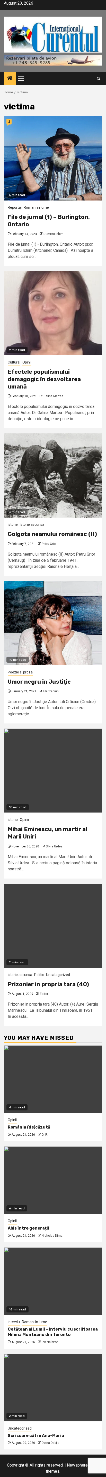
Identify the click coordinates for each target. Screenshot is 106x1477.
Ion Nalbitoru (50, 1342)
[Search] (98, 78)
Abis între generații (28, 1228)
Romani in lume (36, 207)
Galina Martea (53, 396)
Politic (39, 975)
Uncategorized (58, 975)
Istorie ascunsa (32, 524)
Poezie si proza (20, 672)
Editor (44, 994)
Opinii (26, 362)
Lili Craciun (51, 691)
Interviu (14, 1322)
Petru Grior (49, 544)
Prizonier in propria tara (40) (48, 984)
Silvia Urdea (54, 846)
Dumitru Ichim (53, 234)
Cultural (14, 362)
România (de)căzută (29, 1127)
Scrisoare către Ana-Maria (36, 1435)
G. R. (45, 1134)
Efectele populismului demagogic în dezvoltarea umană (44, 379)
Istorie (13, 524)
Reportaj (15, 207)
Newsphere (77, 1465)
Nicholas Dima (52, 1235)
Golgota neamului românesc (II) (52, 534)
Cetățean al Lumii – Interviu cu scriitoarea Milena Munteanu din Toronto (53, 1332)
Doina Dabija (50, 1443)
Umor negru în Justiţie (39, 681)
